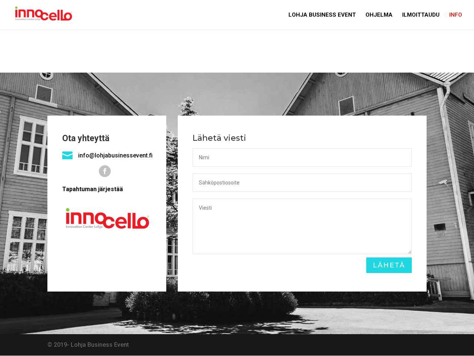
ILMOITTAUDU (421, 15)
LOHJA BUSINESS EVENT (322, 15)
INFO (455, 15)
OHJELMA (379, 15)
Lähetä (389, 265)
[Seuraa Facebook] (105, 171)
